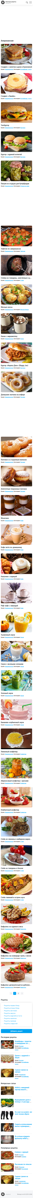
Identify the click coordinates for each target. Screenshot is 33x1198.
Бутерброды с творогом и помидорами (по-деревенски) (23, 1043)
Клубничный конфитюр (10, 810)
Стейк (22, 280)
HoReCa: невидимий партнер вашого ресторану (22, 1089)
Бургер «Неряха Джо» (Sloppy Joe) (14, 365)
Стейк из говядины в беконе (12, 868)
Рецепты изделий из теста (13, 1016)
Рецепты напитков (10, 1018)
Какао (22, 338)
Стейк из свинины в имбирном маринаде (17, 839)
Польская (21, 1167)
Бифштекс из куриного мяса (12, 926)
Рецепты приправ (10, 1021)
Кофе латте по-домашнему (11, 547)
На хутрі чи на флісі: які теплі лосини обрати (23, 1113)
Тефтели (22, 251)
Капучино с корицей (9, 576)
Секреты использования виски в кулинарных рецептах (23, 1126)
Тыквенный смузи (8, 635)
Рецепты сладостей (10, 1023)
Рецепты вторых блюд (11, 1008)
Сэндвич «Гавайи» (8, 96)
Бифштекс (23, 929)
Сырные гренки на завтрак (21, 1071)
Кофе (21, 520)
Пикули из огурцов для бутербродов (15, 183)
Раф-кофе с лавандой (9, 605)
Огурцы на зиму (24, 186)
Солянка (23, 1156)
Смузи (22, 637)
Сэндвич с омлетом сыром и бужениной (16, 67)
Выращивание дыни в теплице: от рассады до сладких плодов (23, 1102)
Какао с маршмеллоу (9, 336)
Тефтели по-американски (11, 248)
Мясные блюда (24, 309)
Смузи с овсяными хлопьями (12, 664)
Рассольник (24, 1169)
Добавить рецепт (16, 1031)
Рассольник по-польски (23, 1164)
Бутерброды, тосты (26, 69)
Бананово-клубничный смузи (12, 722)
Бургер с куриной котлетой (11, 154)
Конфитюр (23, 754)
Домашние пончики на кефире (13, 394)
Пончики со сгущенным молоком (14, 459)
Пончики (22, 397)
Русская (21, 1046)
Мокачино (5, 518)
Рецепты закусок (9, 1013)
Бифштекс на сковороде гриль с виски (16, 955)
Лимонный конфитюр (9, 751)
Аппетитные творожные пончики (14, 489)
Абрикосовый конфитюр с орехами (14, 781)
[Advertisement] (16, 22)
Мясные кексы (6, 307)
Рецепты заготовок (10, 1011)
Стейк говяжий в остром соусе (13, 897)
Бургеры (22, 127)
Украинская (22, 1074)
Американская (9, 69)
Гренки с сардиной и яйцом (22, 1056)
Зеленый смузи (7, 693)
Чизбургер (5, 125)
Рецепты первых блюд (11, 1005)
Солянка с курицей (21, 1152)
